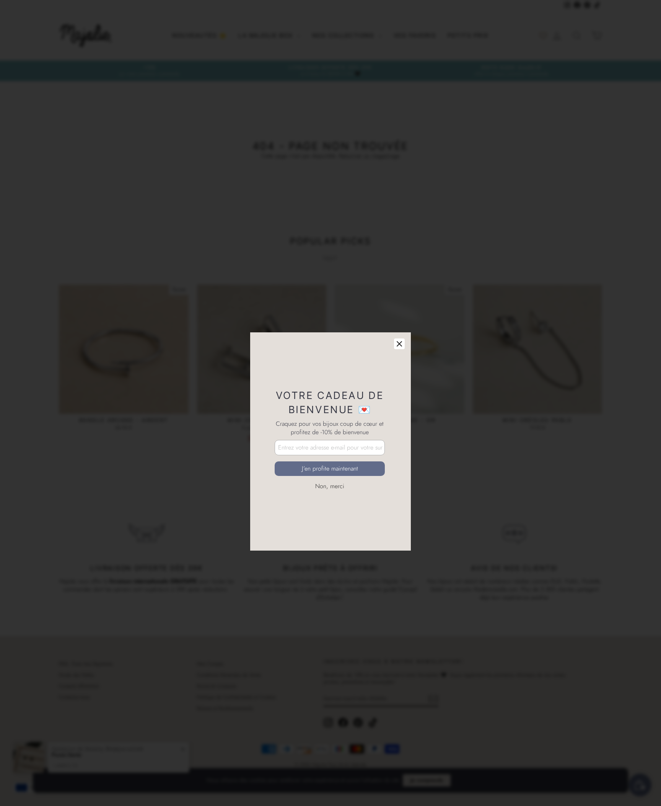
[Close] (399, 305)
